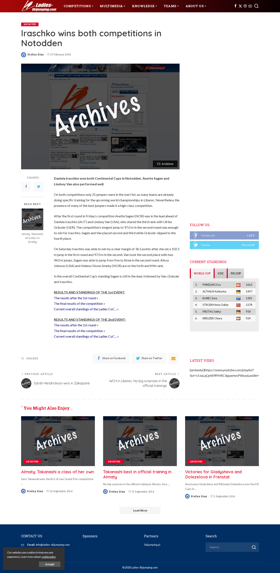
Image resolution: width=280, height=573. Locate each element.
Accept (49, 564)
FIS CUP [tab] (236, 273)
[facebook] (224, 235)
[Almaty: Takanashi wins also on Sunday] (32, 219)
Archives (30, 24)
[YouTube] (250, 6)
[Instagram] (245, 6)
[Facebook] (235, 6)
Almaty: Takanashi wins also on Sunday (32, 237)
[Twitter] (240, 6)
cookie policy (49, 556)
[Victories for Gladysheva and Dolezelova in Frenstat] (222, 441)
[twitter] (224, 245)
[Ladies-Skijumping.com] (39, 6)
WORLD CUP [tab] (202, 273)
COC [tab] (221, 273)
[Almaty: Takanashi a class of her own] (58, 441)
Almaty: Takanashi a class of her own (57, 471)
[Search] (256, 6)
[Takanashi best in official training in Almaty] (140, 441)
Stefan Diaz (35, 54)
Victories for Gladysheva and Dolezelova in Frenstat (213, 474)
